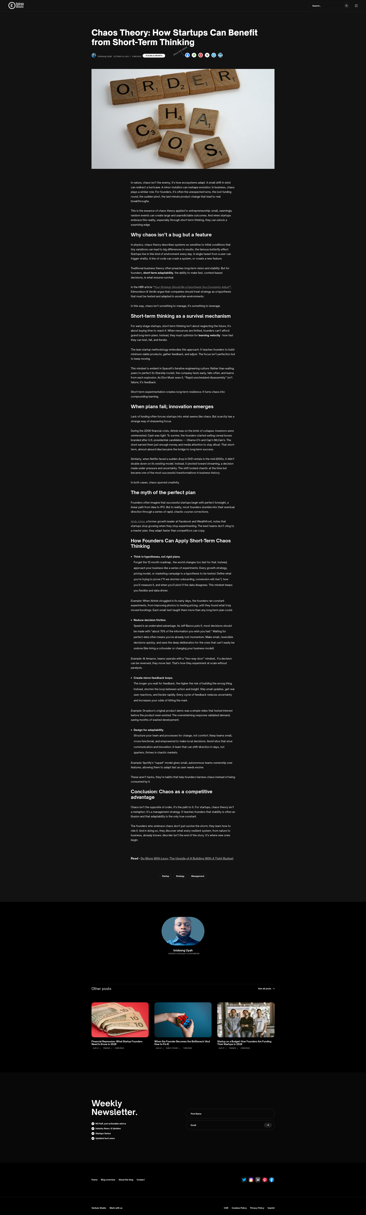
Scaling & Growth (154, 56)
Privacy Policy (257, 1208)
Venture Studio (99, 1208)
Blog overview (108, 1180)
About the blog (126, 1180)
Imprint (271, 1208)
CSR (226, 1208)
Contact (141, 1180)
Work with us (116, 1208)
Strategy (180, 876)
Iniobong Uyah (183, 950)
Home (95, 1180)
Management (197, 876)
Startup (165, 876)
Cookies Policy (239, 1208)
